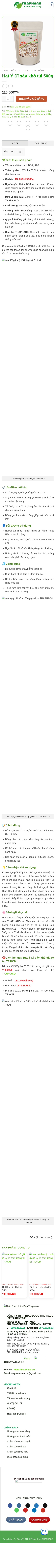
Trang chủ (8, 71)
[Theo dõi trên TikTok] (27, 1505)
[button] (4, 5)
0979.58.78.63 (46, 1328)
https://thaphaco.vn (24, 1370)
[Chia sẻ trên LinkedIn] (28, 128)
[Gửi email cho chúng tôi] (45, 1505)
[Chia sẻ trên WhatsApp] (10, 123)
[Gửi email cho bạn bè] (37, 123)
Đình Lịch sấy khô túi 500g (40, 1288)
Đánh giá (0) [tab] (41, 143)
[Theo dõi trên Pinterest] (25, 1510)
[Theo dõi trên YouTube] (43, 1510)
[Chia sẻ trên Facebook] (19, 123)
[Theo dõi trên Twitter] (36, 1505)
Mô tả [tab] (15, 143)
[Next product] (4, 86)
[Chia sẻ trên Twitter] (28, 123)
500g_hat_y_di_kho (28, 111)
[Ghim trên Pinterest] (46, 123)
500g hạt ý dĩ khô (12, 111)
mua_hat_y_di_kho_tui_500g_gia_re (16, 117)
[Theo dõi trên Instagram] (19, 1505)
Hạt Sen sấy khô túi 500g (12, 1288)
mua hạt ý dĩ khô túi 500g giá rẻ (18, 114)
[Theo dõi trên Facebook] (10, 1505)
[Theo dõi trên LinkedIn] (34, 1510)
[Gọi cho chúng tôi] (16, 1510)
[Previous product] (10, 86)
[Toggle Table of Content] (19, 152)
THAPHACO (9, 973)
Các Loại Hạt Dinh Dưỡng (31, 71)
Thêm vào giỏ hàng (31, 99)
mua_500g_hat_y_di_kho (41, 114)
